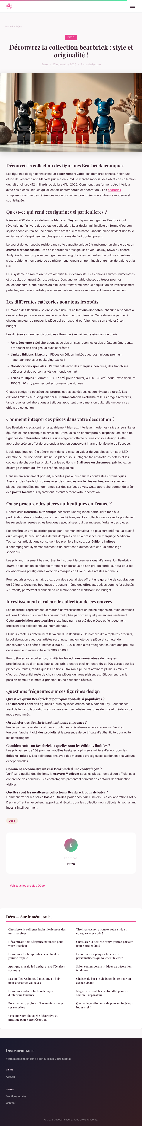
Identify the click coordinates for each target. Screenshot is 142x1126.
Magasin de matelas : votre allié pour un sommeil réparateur (102, 993)
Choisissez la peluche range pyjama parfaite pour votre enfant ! (104, 943)
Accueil (8, 26)
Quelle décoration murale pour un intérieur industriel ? (104, 1005)
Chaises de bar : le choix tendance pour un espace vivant (103, 980)
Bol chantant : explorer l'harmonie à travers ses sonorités (36, 1005)
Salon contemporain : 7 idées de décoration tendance (103, 968)
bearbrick (114, 190)
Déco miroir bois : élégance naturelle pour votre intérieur (35, 943)
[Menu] (132, 6)
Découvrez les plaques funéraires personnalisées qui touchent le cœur (99, 956)
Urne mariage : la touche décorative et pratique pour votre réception (32, 1017)
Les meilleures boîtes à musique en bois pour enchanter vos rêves (34, 980)
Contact (11, 1102)
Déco (19, 26)
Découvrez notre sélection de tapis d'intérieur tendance (30, 993)
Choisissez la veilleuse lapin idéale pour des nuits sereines (37, 931)
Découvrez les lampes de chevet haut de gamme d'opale (34, 956)
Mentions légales (16, 1096)
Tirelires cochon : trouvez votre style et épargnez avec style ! (101, 931)
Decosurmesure (20, 1050)
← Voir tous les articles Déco (25, 885)
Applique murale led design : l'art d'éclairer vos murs (36, 968)
